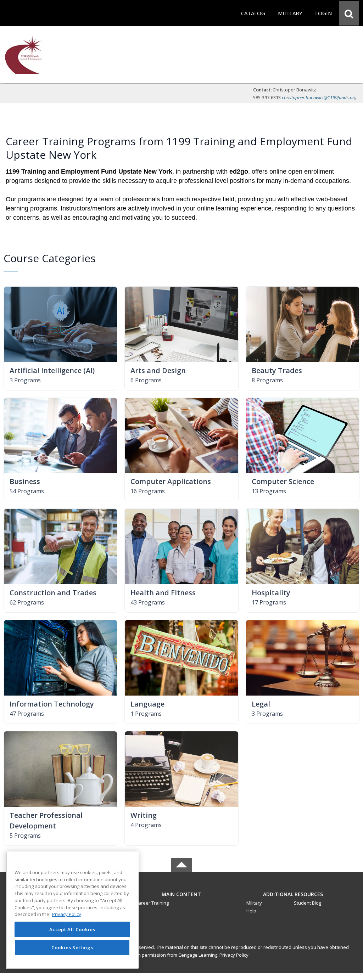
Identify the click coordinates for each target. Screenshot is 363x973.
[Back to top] (181, 898)
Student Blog (307, 903)
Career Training (152, 903)
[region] (72, 910)
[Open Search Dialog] (349, 13)
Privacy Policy (233, 955)
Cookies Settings (72, 947)
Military (254, 903)
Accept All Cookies (72, 929)
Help (251, 910)
